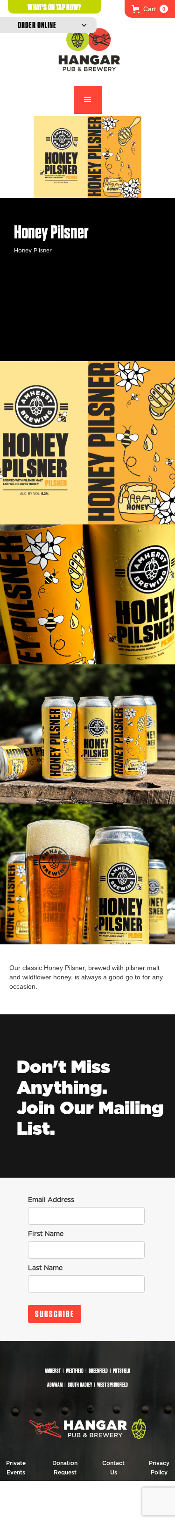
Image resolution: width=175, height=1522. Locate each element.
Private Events (16, 1467)
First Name (45, 1234)
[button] (150, 9)
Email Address (51, 1200)
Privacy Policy (159, 1467)
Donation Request (64, 1467)
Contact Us (113, 1467)
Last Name (45, 1268)
